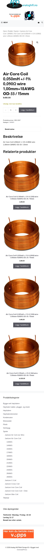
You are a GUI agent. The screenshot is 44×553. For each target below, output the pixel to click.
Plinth (5, 424)
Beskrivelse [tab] (9, 129)
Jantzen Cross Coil (12, 484)
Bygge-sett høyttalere (11, 403)
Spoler (16, 31)
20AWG (9, 459)
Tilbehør (6, 498)
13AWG (9, 442)
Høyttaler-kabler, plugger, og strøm (16, 407)
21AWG (9, 463)
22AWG (9, 466)
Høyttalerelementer (10, 414)
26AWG (9, 473)
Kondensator (8, 417)
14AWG (9, 445)
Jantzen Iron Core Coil (13, 487)
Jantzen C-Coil (10, 480)
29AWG (9, 477)
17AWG (9, 452)
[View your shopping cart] (38, 22)
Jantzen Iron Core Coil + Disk (16, 491)
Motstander (7, 421)
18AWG (10, 34)
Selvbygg (6, 428)
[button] (42, 22)
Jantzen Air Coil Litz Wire (14, 435)
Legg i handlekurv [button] (22, 207)
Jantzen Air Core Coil (13, 438)
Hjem (5, 31)
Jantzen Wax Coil (11, 494)
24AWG (9, 470)
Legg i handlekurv (27, 110)
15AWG (9, 449)
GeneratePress (22, 550)
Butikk (10, 31)
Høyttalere (7, 410)
